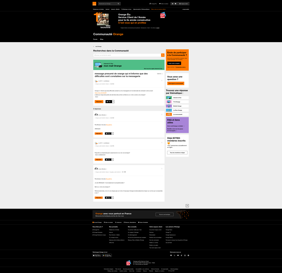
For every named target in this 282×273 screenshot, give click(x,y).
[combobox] (127, 55)
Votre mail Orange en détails (175, 126)
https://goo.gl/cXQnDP (100, 93)
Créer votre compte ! (174, 63)
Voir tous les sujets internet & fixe (153, 68)
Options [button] (159, 73)
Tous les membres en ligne (177, 152)
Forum (95, 39)
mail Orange (98, 46)
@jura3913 (109, 124)
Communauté (108, 34)
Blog (101, 39)
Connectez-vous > (181, 67)
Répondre (99, 101)
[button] (162, 80)
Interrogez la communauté (175, 83)
